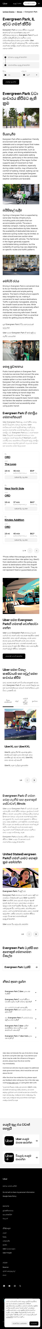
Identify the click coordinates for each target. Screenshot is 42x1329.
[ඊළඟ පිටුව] (36, 550)
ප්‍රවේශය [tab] (35, 701)
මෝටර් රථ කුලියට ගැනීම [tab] (25, 701)
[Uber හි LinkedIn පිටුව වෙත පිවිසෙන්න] (4, 1286)
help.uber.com (13, 1083)
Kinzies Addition (14, 519)
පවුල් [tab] (17, 701)
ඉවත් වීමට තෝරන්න (20, 1323)
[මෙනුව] (39, 4)
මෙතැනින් (9, 1317)
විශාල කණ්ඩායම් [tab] (8, 701)
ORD (7, 457)
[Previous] (27, 780)
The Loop (10, 464)
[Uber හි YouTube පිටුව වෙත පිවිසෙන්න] (9, 1286)
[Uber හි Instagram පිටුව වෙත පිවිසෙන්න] (14, 1286)
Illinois (19, 12)
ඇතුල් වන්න (17, 3)
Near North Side (14, 488)
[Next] (34, 780)
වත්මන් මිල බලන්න (21, 477)
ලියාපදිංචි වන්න (30, 3)
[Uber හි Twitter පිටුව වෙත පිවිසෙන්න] (20, 1286)
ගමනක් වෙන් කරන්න (14, 656)
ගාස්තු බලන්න (10, 82)
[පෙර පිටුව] (30, 550)
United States (8, 12)
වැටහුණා (34, 1323)
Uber (5, 3)
